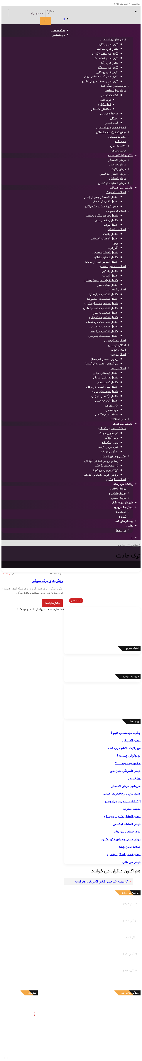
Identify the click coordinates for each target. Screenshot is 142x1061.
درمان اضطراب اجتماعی (112, 183)
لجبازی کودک (110, 442)
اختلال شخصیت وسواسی (103, 336)
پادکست (120, 511)
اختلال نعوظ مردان (107, 382)
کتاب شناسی (118, 146)
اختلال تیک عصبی (107, 285)
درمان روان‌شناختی (115, 90)
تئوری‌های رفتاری (108, 44)
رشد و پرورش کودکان (113, 456)
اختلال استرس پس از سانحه (101, 261)
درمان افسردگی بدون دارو (125, 771)
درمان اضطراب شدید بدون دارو (122, 816)
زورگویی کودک (109, 451)
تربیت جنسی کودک (106, 465)
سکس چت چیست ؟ (128, 763)
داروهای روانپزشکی (122, 502)
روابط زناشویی (117, 493)
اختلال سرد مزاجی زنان (105, 391)
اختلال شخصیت (116, 289)
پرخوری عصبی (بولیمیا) (104, 359)
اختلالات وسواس (116, 211)
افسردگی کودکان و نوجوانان (101, 206)
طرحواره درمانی (109, 113)
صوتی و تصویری (123, 507)
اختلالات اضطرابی (115, 229)
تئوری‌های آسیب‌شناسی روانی (100, 76)
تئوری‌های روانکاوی (107, 72)
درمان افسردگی (117, 160)
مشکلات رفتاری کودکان (112, 428)
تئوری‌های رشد (109, 62)
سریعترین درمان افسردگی (126, 786)
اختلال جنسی (118, 368)
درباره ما (121, 530)
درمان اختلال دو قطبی (112, 173)
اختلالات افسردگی (115, 192)
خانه (136, 545)
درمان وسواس (117, 164)
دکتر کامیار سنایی (106, 1004)
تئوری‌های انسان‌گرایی (105, 53)
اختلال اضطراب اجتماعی (104, 238)
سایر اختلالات (118, 419)
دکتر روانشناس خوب (120, 155)
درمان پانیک (118, 169)
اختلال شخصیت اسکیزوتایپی (101, 303)
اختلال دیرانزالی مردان (105, 377)
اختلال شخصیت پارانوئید (103, 294)
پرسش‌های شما (124, 521)
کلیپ (122, 516)
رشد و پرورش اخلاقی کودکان (101, 461)
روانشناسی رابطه (123, 484)
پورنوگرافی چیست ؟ (129, 755)
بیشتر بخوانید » (52, 603)
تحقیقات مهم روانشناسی (111, 127)
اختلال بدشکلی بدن (106, 220)
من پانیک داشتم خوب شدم (124, 748)
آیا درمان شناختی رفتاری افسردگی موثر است (101, 881)
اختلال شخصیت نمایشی (103, 317)
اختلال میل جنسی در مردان (102, 386)
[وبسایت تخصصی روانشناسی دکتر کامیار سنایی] (103, 32)
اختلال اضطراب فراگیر (106, 257)
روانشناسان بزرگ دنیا (113, 86)
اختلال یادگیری (109, 271)
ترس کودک (111, 437)
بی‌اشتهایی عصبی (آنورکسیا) (101, 363)
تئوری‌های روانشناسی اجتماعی (100, 81)
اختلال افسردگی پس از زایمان (101, 197)
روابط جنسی (118, 498)
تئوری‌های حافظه (108, 67)
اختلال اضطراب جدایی (105, 252)
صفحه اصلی (57, 30)
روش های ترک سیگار (47, 581)
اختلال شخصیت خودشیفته (102, 322)
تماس (129, 526)
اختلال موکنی (110, 224)
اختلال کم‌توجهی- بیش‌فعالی (101, 280)
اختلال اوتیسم (110, 275)
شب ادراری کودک (107, 447)
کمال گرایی (104, 104)
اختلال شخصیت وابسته (104, 331)
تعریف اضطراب (132, 809)
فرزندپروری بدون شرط (105, 470)
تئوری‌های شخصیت (106, 58)
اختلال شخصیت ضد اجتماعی (100, 308)
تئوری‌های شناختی (107, 48)
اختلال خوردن (118, 354)
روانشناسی (58, 35)
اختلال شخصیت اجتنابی (103, 326)
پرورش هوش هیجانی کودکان (100, 474)
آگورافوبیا (112, 248)
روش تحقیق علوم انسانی (111, 132)
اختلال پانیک (110, 234)
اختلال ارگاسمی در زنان (104, 396)
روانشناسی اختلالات (121, 188)
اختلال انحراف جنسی (106, 400)
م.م (115, 1039)
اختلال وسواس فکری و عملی (101, 215)
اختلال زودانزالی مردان (105, 373)
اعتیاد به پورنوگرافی (106, 414)
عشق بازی (134, 778)
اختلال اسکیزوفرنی (115, 340)
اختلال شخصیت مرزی (105, 312)
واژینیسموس (111, 405)
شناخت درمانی (109, 95)
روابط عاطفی (118, 488)
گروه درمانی (111, 123)
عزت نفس (105, 99)
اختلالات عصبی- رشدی (112, 266)
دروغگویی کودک (108, 433)
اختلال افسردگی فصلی (105, 201)
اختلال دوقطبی (117, 345)
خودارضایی (111, 410)
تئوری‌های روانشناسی (113, 39)
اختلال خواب (118, 349)
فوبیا (115, 243)
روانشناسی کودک (123, 424)
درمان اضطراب (117, 178)
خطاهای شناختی (100, 109)
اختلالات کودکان (116, 479)
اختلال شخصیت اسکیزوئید (102, 299)
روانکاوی (113, 118)
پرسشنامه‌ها (118, 150)
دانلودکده (120, 141)
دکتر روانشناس (117, 136)
